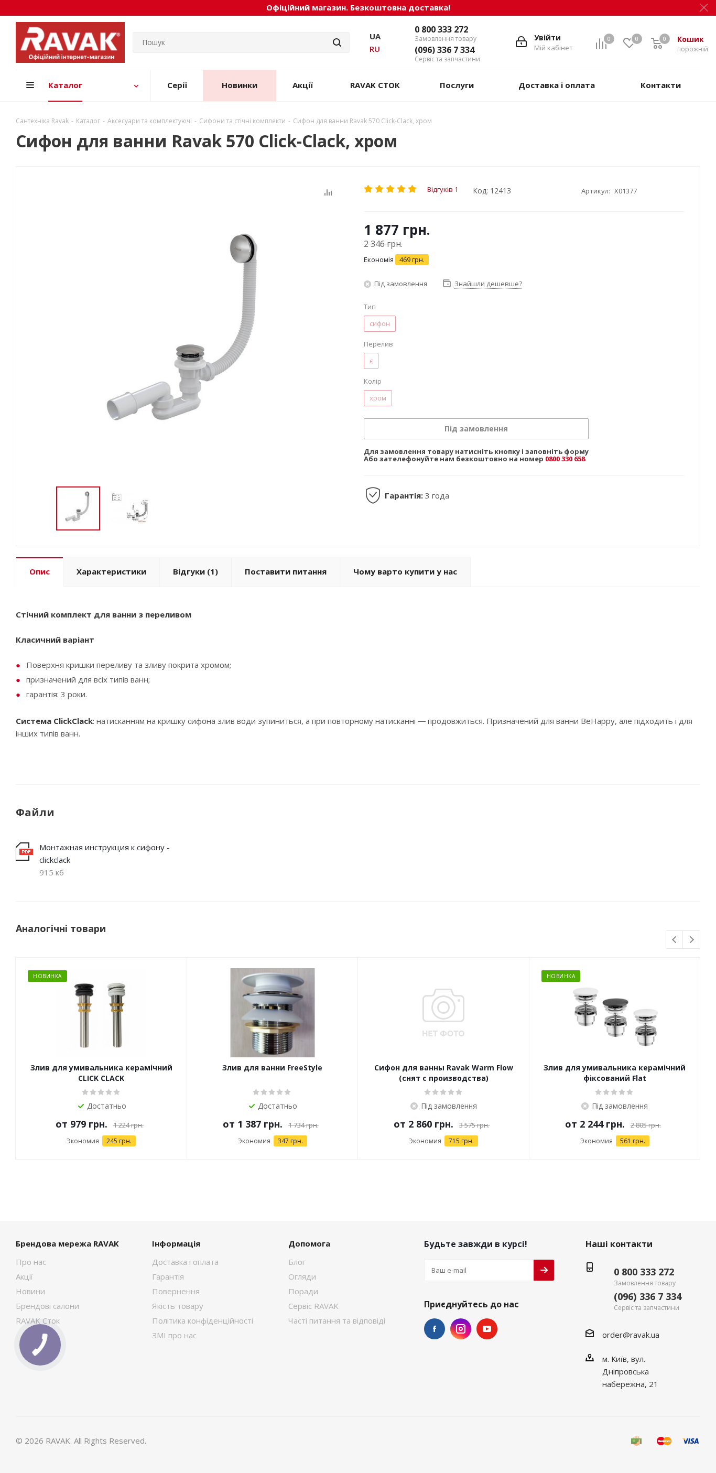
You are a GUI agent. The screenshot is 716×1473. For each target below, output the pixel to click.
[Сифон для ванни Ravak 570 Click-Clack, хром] (187, 340)
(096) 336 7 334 (444, 50)
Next (691, 940)
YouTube (486, 1328)
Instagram (460, 1328)
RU (375, 49)
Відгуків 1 (442, 189)
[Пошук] (337, 42)
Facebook (434, 1328)
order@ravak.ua (630, 1334)
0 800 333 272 (441, 29)
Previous (675, 940)
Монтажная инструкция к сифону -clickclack (104, 853)
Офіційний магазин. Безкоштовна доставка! (358, 7)
